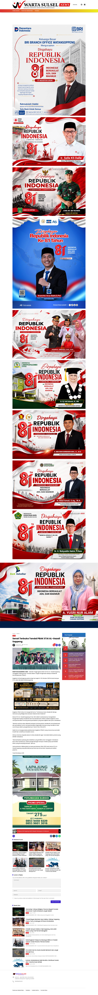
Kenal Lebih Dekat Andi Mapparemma (74, 665)
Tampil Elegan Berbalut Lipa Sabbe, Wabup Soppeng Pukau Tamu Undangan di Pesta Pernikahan (36, 854)
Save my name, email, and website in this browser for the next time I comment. (34, 898)
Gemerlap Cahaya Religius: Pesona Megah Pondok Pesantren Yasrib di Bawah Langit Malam (19, 854)
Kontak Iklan (44, 990)
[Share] (59, 645)
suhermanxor (18, 644)
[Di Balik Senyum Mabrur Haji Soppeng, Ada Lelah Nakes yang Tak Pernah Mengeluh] (53, 846)
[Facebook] (51, 836)
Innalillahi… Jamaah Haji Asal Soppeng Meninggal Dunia (76, 676)
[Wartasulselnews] (41, 4)
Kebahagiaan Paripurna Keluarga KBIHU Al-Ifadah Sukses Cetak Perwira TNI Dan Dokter (19, 870)
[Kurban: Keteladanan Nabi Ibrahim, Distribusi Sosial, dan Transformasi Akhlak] (53, 862)
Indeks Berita (35, 990)
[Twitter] (54, 836)
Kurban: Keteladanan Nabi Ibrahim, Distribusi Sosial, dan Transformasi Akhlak (53, 870)
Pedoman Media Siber (18, 990)
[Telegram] (56, 836)
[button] (81, 4)
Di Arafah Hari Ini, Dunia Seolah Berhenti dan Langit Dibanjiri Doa (36, 870)
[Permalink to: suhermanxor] (14, 645)
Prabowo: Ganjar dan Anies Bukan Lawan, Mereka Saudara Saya (76, 659)
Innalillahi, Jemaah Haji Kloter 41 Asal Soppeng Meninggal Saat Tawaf (76, 654)
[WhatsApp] (59, 836)
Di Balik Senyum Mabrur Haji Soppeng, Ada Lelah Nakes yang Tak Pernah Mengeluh (52, 854)
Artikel (14, 635)
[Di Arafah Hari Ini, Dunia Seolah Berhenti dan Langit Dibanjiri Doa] (36, 862)
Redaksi (28, 990)
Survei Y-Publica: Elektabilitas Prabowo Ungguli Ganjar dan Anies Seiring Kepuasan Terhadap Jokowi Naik (76, 670)
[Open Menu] (85, 4)
